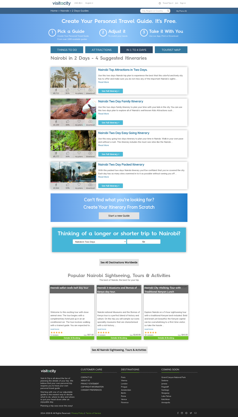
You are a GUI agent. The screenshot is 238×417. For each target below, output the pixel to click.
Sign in (183, 3)
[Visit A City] (48, 371)
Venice (124, 399)
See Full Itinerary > (110, 91)
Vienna (124, 380)
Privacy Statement (90, 384)
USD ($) (77, 3)
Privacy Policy (77, 413)
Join (176, 3)
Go (143, 241)
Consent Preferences (91, 390)
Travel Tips (167, 3)
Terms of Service (93, 413)
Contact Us (86, 377)
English (89, 3)
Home (54, 10)
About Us (85, 380)
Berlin (123, 393)
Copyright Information (92, 387)
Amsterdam (126, 390)
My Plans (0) (181, 11)
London (124, 384)
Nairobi (65, 10)
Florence (125, 402)
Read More (103, 82)
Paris (123, 377)
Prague (124, 387)
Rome (123, 396)
